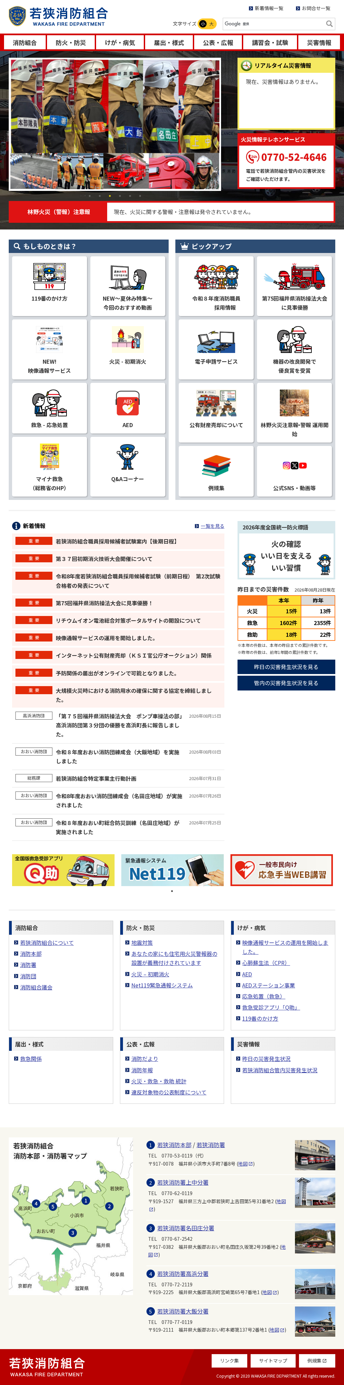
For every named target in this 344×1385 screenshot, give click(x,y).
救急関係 (31, 1059)
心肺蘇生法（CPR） (266, 963)
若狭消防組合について (47, 942)
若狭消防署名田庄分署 (185, 1228)
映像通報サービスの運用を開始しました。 (285, 947)
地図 (245, 1163)
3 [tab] (109, 196)
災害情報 (319, 42)
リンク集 (229, 1360)
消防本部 (31, 954)
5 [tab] (130, 196)
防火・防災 (71, 42)
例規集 (317, 1360)
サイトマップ (273, 1360)
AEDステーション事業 (268, 985)
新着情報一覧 (269, 8)
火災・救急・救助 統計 (158, 1081)
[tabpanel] (115, 123)
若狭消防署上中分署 (183, 1182)
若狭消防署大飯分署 (183, 1311)
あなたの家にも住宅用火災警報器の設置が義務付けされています (174, 958)
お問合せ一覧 (316, 8)
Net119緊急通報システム (162, 985)
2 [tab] (99, 196)
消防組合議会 (36, 987)
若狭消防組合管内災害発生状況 (279, 1070)
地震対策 (142, 942)
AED (247, 974)
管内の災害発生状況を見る (286, 683)
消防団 (28, 976)
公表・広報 (218, 42)
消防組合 (25, 42)
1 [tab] (89, 196)
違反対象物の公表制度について (169, 1092)
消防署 (28, 965)
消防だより (144, 1059)
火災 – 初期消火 (150, 974)
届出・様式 (169, 42)
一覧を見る (212, 525)
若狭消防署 (211, 1144)
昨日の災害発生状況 (266, 1059)
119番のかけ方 (260, 1018)
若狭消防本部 (174, 1144)
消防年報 (142, 1070)
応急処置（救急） (263, 996)
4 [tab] (120, 196)
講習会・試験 (270, 42)
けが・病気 (120, 42)
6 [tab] (140, 196)
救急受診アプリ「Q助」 (271, 1007)
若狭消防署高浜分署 (183, 1273)
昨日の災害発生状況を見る (286, 667)
